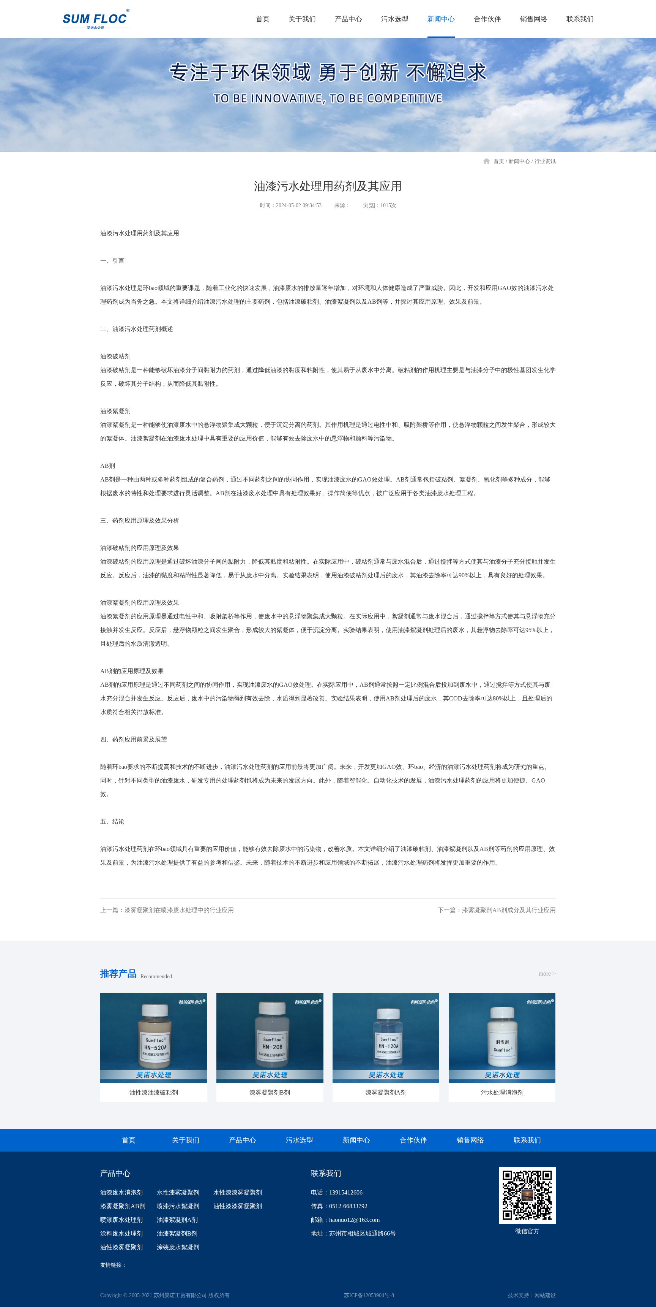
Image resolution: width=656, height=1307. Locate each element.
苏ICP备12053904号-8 (369, 1295)
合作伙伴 (487, 19)
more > (547, 973)
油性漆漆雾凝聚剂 (237, 1206)
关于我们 (302, 19)
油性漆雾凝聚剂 (121, 1247)
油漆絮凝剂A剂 (177, 1220)
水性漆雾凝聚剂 (178, 1192)
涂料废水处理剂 (121, 1233)
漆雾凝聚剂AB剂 (122, 1206)
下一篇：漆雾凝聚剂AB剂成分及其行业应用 (497, 910)
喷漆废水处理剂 (121, 1220)
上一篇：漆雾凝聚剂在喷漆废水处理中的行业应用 (167, 910)
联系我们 (580, 19)
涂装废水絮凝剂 (178, 1247)
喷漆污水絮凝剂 (178, 1206)
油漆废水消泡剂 (121, 1192)
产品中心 (348, 19)
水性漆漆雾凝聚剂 (237, 1192)
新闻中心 (441, 19)
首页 (263, 19)
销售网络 (533, 19)
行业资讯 (545, 161)
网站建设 (545, 1295)
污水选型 (394, 19)
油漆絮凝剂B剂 (177, 1233)
